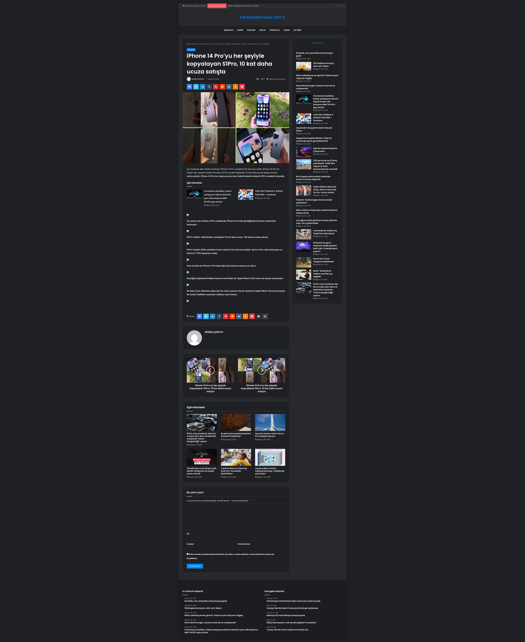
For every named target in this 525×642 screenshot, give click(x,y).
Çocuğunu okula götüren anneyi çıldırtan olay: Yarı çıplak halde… (316, 222)
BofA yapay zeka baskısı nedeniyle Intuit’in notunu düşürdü (313, 178)
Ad (189, 534)
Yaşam (286, 30)
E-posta (191, 544)
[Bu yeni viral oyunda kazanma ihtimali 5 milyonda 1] (236, 422)
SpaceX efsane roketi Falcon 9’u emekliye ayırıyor (269, 435)
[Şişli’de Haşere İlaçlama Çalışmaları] (303, 152)
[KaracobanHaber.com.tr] (262, 17)
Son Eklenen (317, 43)
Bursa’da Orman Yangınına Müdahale (323, 260)
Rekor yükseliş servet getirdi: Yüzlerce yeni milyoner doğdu (253, 6)
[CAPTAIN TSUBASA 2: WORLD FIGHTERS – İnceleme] (245, 194)
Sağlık (262, 30)
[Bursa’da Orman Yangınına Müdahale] (303, 262)
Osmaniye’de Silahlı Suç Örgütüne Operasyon (325, 232)
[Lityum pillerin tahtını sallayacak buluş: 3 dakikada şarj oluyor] (270, 457)
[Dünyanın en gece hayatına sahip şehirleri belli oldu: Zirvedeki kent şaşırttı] (303, 246)
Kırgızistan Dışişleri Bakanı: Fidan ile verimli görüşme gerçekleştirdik (314, 139)
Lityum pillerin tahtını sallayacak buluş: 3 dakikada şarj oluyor (269, 471)
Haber (240, 30)
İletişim (297, 30)
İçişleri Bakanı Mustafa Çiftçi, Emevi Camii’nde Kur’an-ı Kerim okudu (324, 189)
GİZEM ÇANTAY (198, 79)
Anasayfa (228, 30)
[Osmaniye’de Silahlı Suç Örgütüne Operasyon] (303, 234)
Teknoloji (274, 30)
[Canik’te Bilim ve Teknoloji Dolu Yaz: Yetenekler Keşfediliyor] (236, 457)
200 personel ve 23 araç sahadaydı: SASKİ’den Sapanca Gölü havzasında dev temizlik (325, 164)
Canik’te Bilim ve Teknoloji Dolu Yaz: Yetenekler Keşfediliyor (234, 471)
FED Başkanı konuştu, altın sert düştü (323, 64)
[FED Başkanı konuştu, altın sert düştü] (303, 67)
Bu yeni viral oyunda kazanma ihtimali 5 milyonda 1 (236, 435)
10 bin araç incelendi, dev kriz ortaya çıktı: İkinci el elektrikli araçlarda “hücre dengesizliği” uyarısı (201, 437)
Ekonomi (251, 30)
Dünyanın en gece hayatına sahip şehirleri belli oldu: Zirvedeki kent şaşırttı (325, 247)
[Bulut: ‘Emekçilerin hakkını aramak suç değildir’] (303, 275)
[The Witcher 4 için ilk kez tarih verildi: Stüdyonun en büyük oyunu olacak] (202, 457)
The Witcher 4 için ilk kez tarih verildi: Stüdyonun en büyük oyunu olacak (201, 471)
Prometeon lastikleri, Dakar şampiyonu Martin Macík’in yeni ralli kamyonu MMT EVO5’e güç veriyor (325, 102)
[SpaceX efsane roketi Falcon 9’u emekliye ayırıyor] (270, 422)
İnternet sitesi (244, 544)
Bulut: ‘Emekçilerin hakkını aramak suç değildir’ (323, 274)
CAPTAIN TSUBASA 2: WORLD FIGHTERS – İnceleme (323, 117)
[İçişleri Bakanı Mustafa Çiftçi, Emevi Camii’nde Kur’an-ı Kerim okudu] (303, 190)
